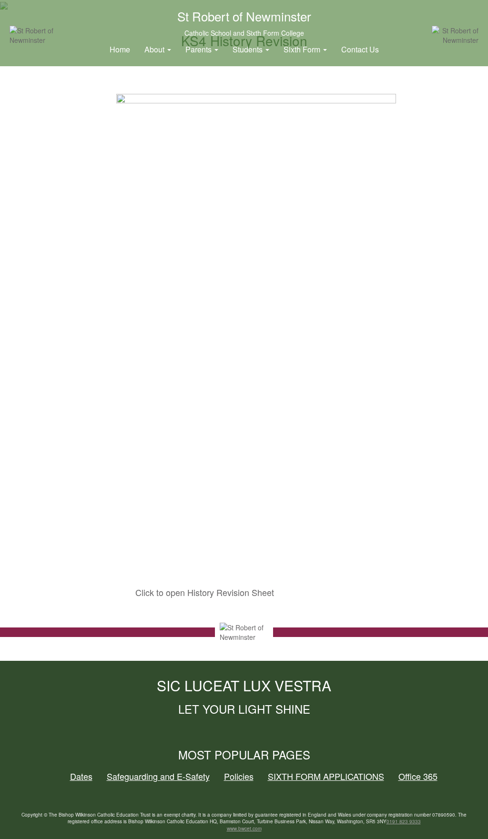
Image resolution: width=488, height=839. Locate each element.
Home (120, 49)
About (155, 49)
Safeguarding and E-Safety (158, 776)
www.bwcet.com (244, 828)
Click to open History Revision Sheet (204, 592)
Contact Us (360, 49)
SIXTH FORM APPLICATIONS (326, 776)
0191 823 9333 (403, 821)
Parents (199, 49)
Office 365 (417, 776)
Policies (239, 776)
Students (248, 49)
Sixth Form (303, 49)
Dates (81, 776)
